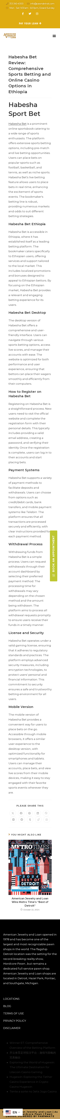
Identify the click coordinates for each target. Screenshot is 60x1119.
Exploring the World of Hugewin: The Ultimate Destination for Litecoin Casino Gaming (32, 1067)
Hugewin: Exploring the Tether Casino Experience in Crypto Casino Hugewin (31, 1081)
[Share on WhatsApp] (47, 819)
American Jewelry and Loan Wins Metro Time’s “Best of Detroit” (30, 902)
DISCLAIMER (11, 1028)
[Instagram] (37, 13)
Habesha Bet (17, 123)
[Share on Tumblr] (30, 819)
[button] (54, 35)
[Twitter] (30, 13)
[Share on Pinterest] (29, 813)
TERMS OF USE (13, 1013)
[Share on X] (13, 813)
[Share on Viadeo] (38, 819)
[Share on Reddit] (22, 819)
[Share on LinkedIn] (38, 813)
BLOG (7, 1006)
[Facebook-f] (22, 13)
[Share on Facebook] (21, 813)
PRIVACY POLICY (14, 1020)
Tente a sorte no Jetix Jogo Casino (33, 1091)
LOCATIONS (11, 998)
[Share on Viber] (46, 813)
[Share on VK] (13, 819)
